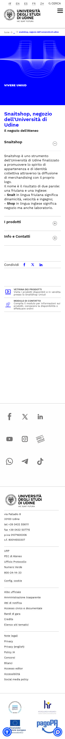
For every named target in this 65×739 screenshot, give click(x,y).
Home (6, 32)
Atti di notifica (13, 602)
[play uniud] (40, 442)
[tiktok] (40, 464)
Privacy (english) (14, 646)
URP (6, 550)
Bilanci (8, 663)
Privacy (8, 641)
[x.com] (25, 419)
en (18, 3)
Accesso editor (13, 668)
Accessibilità (12, 674)
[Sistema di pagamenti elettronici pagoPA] (47, 728)
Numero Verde (13, 567)
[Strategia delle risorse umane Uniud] (47, 708)
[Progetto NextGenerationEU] (15, 728)
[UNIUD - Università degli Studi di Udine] (22, 15)
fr (34, 3)
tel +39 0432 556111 (16, 524)
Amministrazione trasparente (22, 597)
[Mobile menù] (60, 11)
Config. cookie (13, 580)
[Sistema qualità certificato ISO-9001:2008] (15, 708)
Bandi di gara (12, 613)
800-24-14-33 (12, 572)
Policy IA (9, 652)
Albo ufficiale (12, 592)
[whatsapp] (9, 464)
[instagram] (25, 442)
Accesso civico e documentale (23, 608)
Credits (8, 619)
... (14, 32)
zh (42, 3)
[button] (7, 732)
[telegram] (25, 464)
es (26, 3)
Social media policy (16, 679)
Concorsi (9, 657)
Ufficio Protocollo (15, 561)
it (10, 3)
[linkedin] (40, 419)
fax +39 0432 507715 (17, 529)
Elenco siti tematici (16, 624)
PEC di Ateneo (13, 556)
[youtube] (9, 442)
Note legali (11, 635)
